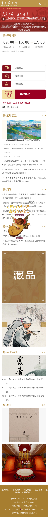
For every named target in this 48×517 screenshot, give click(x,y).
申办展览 (24, 462)
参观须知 (19, 68)
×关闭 (29, 211)
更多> (44, 115)
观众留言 (38, 490)
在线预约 (25, 94)
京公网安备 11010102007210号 (33, 509)
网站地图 (27, 490)
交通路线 (19, 84)
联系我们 (5, 490)
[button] (44, 19)
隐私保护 (28, 492)
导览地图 (19, 76)
